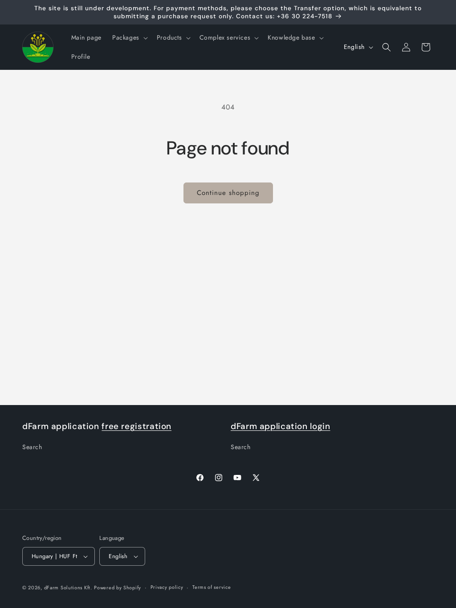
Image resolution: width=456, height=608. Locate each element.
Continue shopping (228, 193)
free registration (136, 426)
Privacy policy (167, 587)
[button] (129, 37)
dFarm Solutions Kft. (68, 587)
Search (32, 446)
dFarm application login (280, 426)
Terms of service (211, 587)
